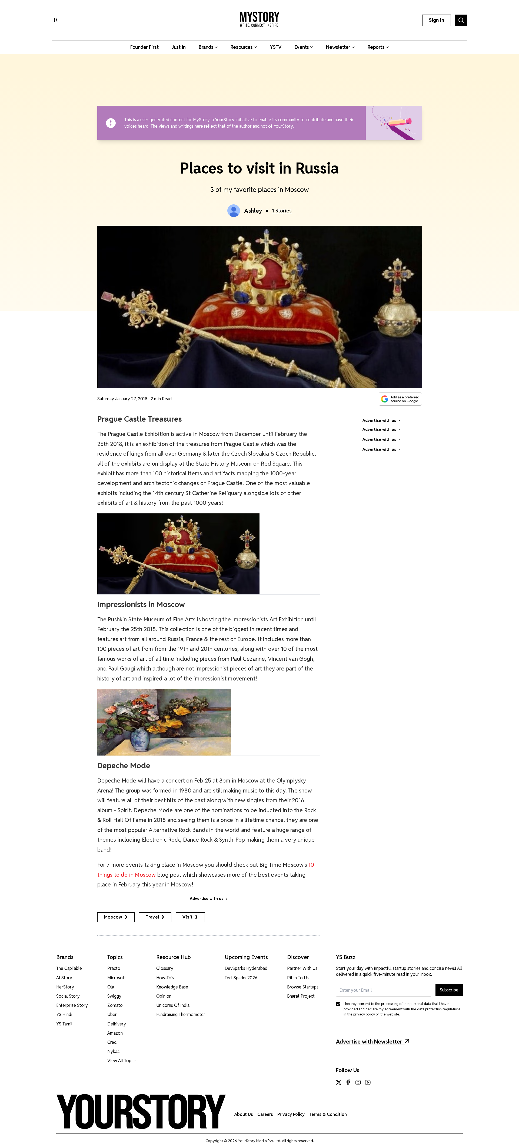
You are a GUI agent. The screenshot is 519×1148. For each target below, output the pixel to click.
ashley (253, 211)
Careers (265, 1114)
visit (187, 917)
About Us (243, 1114)
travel (152, 917)
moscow (113, 917)
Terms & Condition (328, 1114)
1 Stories (282, 211)
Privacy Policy (291, 1114)
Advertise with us (206, 898)
